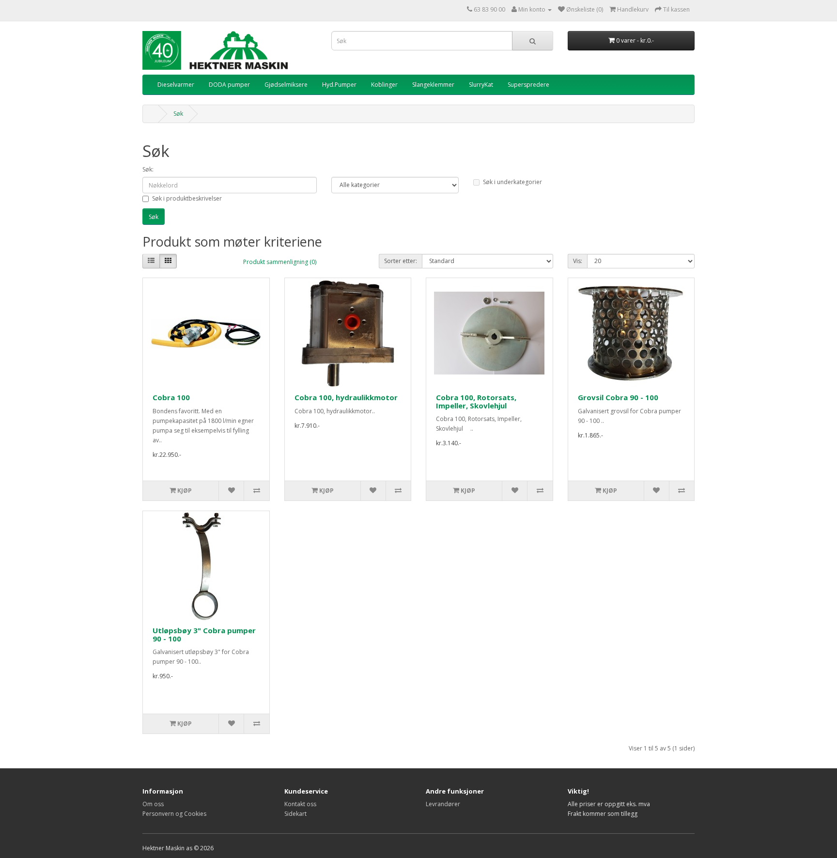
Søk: (148, 169)
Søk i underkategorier (512, 182)
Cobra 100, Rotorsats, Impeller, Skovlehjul (476, 401)
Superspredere (528, 84)
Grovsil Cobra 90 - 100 (618, 397)
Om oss (153, 804)
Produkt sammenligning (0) (279, 262)
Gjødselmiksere (286, 84)
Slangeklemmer (433, 84)
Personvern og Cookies (174, 814)
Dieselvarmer (175, 84)
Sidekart (295, 814)
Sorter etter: (400, 261)
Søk (178, 113)
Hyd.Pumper (339, 84)
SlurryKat (481, 84)
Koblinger (384, 84)
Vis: (577, 261)
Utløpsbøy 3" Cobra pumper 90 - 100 (204, 634)
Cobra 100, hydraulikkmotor (346, 397)
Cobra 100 (171, 397)
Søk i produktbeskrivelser (187, 198)
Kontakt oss (300, 804)
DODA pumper (229, 84)
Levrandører (443, 804)
